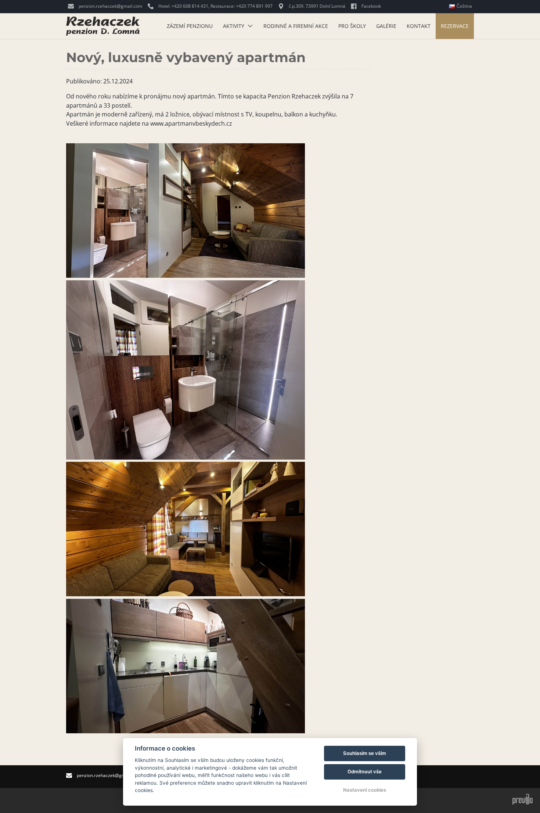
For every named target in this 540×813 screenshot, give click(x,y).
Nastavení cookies (364, 790)
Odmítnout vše (365, 771)
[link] (294, 96)
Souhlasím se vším (364, 753)
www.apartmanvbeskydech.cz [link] (191, 123)
